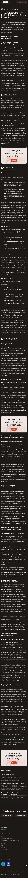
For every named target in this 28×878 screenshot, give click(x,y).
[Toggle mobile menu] (15, 2)
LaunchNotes (18, 874)
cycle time (22, 312)
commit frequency (12, 448)
